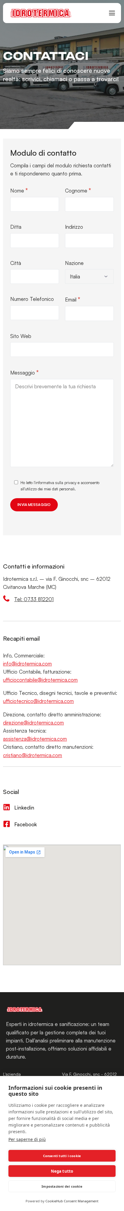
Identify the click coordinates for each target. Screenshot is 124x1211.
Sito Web (20, 336)
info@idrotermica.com (27, 663)
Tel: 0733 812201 (34, 599)
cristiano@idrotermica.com (32, 755)
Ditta (15, 227)
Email (72, 299)
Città (15, 263)
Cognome (78, 190)
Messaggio (24, 372)
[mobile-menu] (109, 13)
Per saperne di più (27, 1139)
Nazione (74, 263)
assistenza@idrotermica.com (35, 739)
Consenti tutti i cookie (62, 1156)
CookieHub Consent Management (71, 1201)
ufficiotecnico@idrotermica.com (38, 701)
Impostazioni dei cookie (62, 1186)
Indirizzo (74, 227)
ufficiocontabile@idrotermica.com (40, 680)
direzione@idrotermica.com (33, 722)
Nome (19, 190)
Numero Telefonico (32, 299)
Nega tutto (62, 1171)
